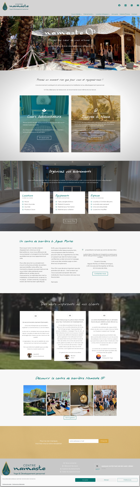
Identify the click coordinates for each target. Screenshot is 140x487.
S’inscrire (104, 441)
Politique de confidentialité (18, 484)
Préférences (127, 480)
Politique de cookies (6, 484)
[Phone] (132, 5)
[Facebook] (119, 5)
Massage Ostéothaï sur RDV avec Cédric (117, 466)
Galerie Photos (125, 14)
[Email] (138, 5)
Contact (134, 14)
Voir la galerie (70, 417)
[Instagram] (125, 5)
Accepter (85, 480)
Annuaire (115, 14)
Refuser (106, 480)
